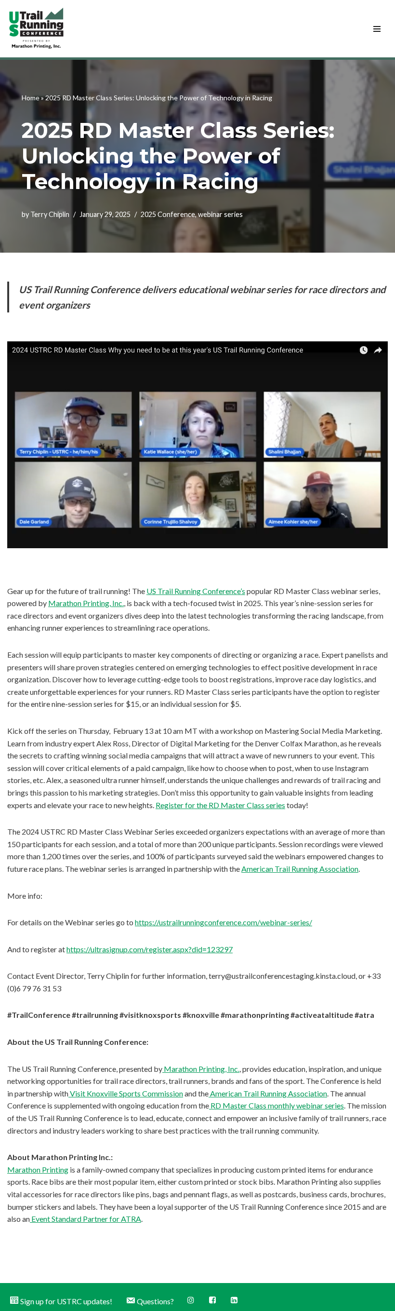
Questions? (155, 1301)
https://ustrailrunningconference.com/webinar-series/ (223, 922)
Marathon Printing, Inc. (86, 603)
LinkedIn (235, 1301)
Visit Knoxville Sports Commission (125, 1093)
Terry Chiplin (49, 214)
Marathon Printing (37, 1169)
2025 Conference (168, 214)
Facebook (213, 1301)
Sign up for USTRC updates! (66, 1301)
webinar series (220, 214)
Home (31, 98)
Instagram (191, 1301)
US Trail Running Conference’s (195, 590)
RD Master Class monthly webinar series (276, 1105)
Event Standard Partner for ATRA (85, 1218)
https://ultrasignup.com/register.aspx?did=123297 (149, 949)
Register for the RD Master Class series (220, 805)
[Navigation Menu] (377, 29)
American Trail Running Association (299, 868)
